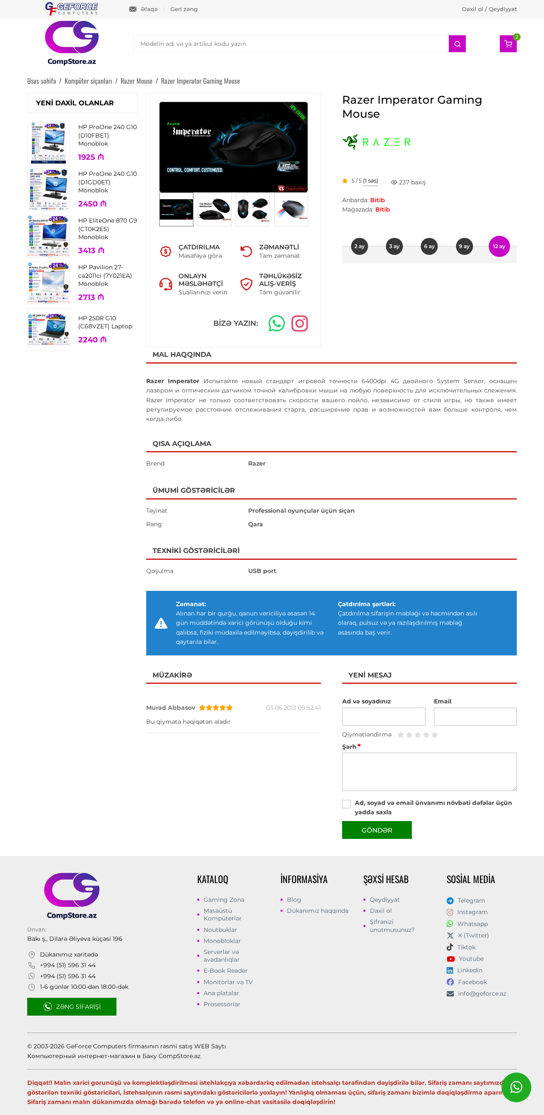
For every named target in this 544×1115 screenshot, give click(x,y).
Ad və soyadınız (366, 701)
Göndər (377, 830)
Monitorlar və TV (228, 982)
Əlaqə (149, 9)
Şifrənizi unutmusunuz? (392, 925)
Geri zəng (184, 9)
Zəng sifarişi (78, 1007)
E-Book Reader (226, 970)
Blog (294, 899)
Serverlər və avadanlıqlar (222, 955)
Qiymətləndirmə (366, 734)
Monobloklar (222, 941)
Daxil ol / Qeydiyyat (489, 9)
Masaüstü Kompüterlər (223, 914)
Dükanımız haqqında (317, 911)
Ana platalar (221, 993)
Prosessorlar (222, 1004)
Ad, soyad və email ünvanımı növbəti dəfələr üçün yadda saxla (433, 807)
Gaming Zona (224, 899)
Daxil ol (381, 911)
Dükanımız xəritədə (69, 954)
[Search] (457, 43)
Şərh (351, 746)
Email (442, 701)
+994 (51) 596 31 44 (68, 965)
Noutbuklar (220, 930)
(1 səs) (370, 181)
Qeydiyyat (385, 899)
